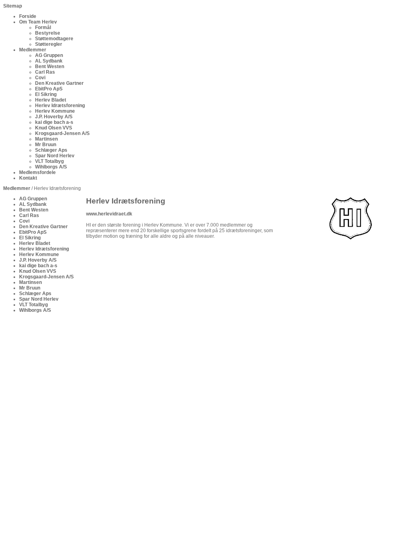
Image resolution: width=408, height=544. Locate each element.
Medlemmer (16, 188)
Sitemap (12, 6)
